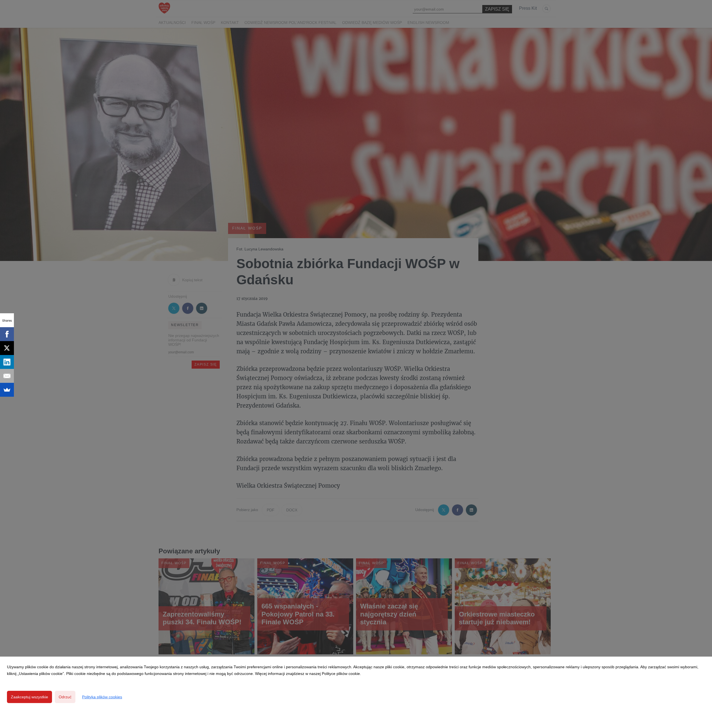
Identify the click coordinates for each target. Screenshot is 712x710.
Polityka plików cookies (102, 697)
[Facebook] (7, 334)
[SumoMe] (7, 390)
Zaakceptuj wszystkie (29, 697)
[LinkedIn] (7, 362)
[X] (7, 348)
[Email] (7, 376)
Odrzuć (65, 697)
